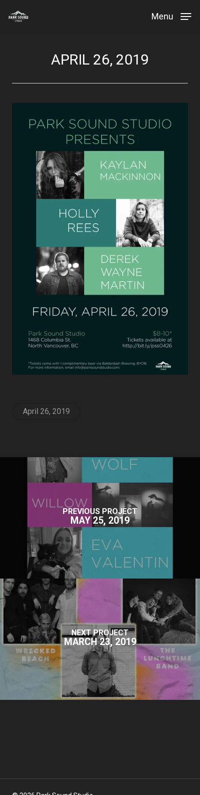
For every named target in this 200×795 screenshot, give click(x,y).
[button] (171, 16)
